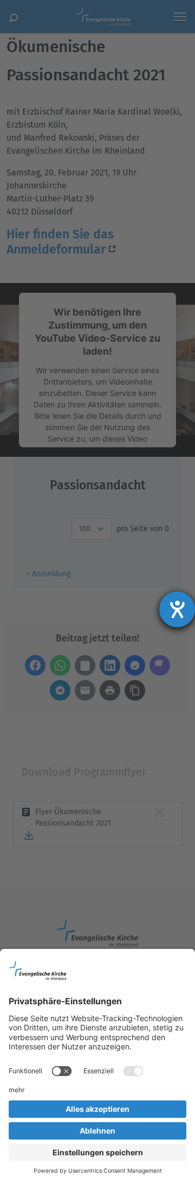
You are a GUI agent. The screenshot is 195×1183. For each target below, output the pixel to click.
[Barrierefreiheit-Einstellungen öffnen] (177, 609)
